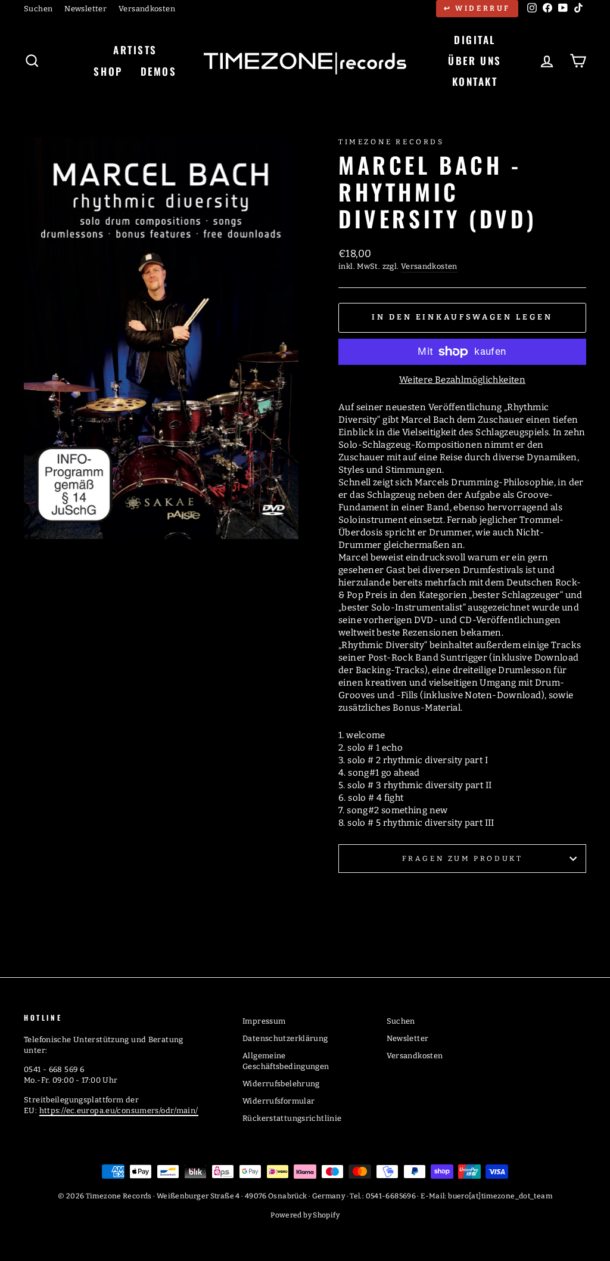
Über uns (474, 60)
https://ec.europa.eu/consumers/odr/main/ (118, 1110)
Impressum (263, 1021)
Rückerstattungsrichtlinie (291, 1118)
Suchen (38, 8)
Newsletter (85, 8)
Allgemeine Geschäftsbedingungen (285, 1061)
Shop (108, 71)
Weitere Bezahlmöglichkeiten (462, 379)
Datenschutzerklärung (285, 1038)
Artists (135, 49)
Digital (475, 39)
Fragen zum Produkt (462, 858)
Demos (159, 71)
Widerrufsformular (278, 1100)
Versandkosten (147, 8)
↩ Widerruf (477, 8)
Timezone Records (391, 142)
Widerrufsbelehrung (281, 1083)
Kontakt (475, 81)
